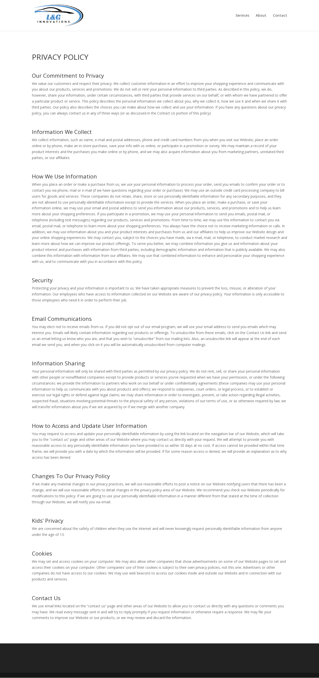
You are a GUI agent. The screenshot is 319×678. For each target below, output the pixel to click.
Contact (280, 16)
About (261, 16)
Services (242, 16)
